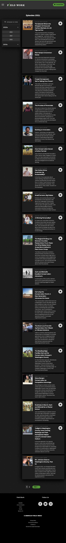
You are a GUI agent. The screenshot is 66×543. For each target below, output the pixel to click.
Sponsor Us (20, 511)
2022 (11, 32)
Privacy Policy (33, 520)
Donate (20, 509)
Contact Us (33, 524)
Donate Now (59, 4)
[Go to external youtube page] (45, 504)
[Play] (60, 23)
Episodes (20, 503)
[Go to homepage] (15, 4)
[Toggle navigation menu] (3, 4)
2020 (11, 39)
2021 (11, 36)
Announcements (20, 505)
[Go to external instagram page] (51, 504)
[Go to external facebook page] (40, 504)
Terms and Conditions (33, 522)
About (20, 507)
